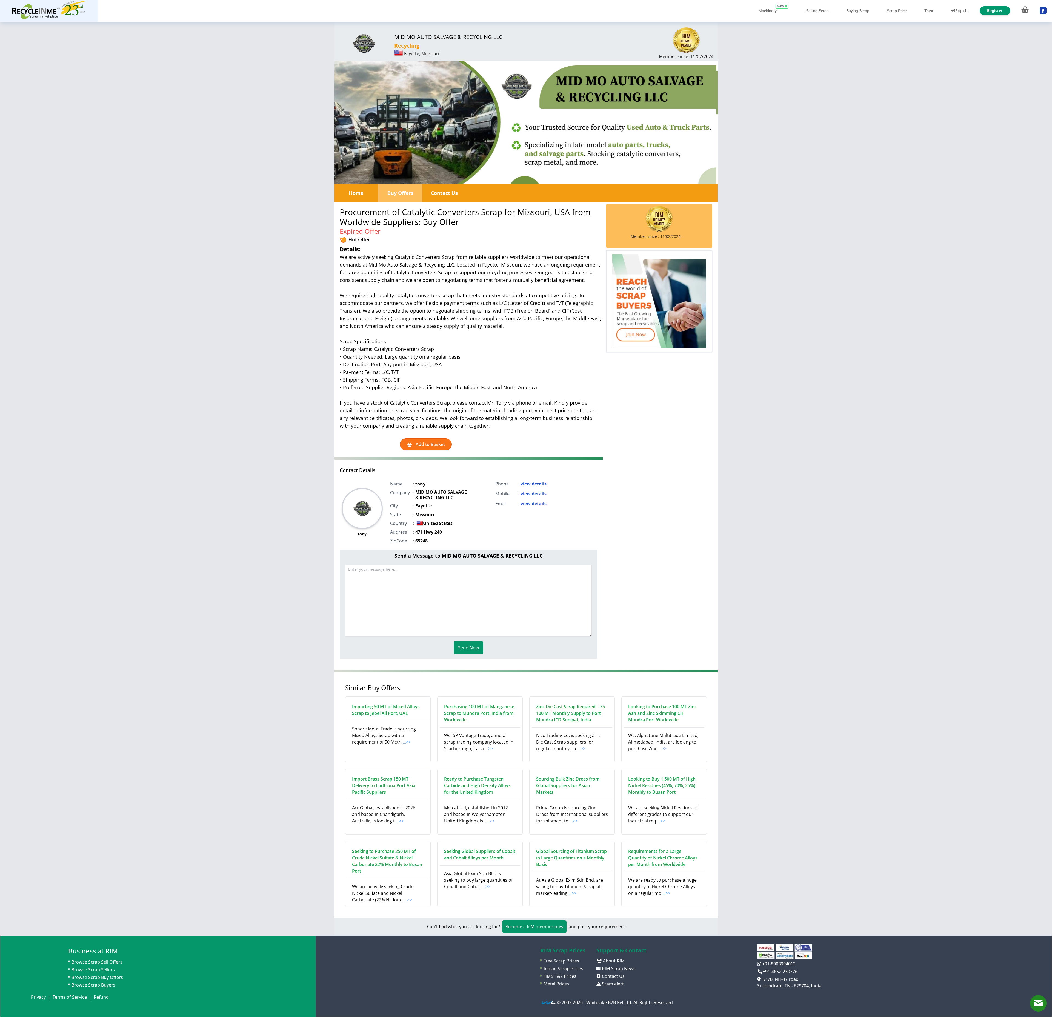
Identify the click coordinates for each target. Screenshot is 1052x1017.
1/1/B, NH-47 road (780, 979)
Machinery (768, 10)
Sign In (962, 10)
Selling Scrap (817, 10)
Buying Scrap (857, 10)
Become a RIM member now (534, 927)
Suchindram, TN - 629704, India (789, 986)
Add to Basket (429, 444)
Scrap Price (897, 10)
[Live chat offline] (1038, 1003)
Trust (928, 10)
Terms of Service (70, 997)
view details (534, 484)
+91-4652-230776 (780, 972)
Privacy (38, 997)
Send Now (468, 648)
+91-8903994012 (778, 964)
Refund (101, 997)
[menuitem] (49, 11)
